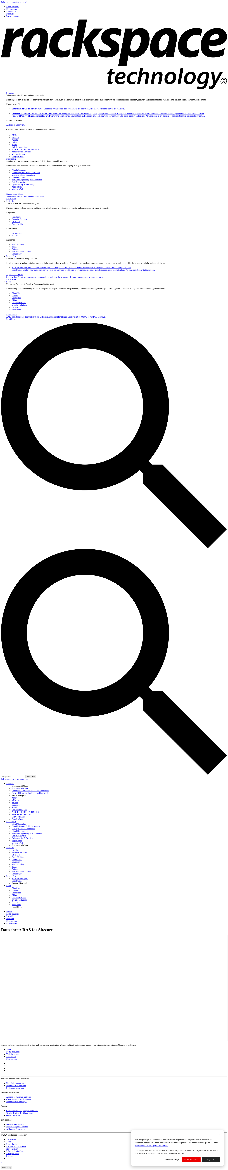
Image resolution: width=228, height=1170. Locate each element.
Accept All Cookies (191, 1159)
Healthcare (16, 217)
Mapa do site (11, 1144)
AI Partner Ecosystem (15, 125)
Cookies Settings (171, 1159)
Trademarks (11, 1139)
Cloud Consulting (19, 170)
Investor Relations (19, 305)
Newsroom (16, 310)
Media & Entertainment (21, 251)
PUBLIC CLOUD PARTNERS (25, 149)
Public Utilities (18, 224)
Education (16, 235)
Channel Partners (19, 302)
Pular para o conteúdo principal (14, 2)
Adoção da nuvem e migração (18, 1097)
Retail (14, 247)
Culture (15, 295)
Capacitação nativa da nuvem (18, 1099)
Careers (15, 307)
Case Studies (83, 270)
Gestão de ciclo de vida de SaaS (19, 1113)
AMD (14, 135)
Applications (17, 187)
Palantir (15, 140)
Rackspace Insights (71, 267)
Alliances (15, 300)
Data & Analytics (19, 182)
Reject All (211, 1159)
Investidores (11, 1056)
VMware (15, 137)
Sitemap (9, 1156)
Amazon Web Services (21, 152)
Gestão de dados (13, 1115)
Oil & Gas (16, 221)
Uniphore (16, 142)
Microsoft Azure (18, 154)
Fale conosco (6, 779)
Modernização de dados (16, 1085)
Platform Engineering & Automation (27, 180)
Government (17, 233)
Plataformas (11, 159)
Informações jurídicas (15, 1151)
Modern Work (17, 189)
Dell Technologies (19, 147)
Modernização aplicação (16, 1102)
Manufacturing (18, 244)
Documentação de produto (17, 1127)
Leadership (16, 298)
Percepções (11, 256)
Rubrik (14, 144)
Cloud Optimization (20, 177)
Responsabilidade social (16, 1146)
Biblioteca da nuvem (14, 1124)
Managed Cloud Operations (23, 175)
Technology (17, 254)
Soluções (10, 93)
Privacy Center (12, 1153)
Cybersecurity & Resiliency (23, 184)
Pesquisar (31, 777)
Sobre (8, 282)
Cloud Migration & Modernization (26, 172)
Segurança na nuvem (15, 1088)
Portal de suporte (13, 1052)
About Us (16, 293)
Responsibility (12, 1149)
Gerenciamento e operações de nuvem (22, 1110)
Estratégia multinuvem (15, 1083)
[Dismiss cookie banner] (219, 1135)
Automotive (17, 249)
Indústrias (10, 201)
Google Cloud (17, 156)
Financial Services (19, 219)
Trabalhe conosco (13, 1054)
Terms (8, 1142)
